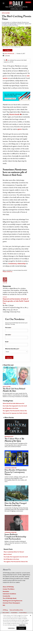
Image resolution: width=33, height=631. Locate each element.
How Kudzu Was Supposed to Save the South (15, 406)
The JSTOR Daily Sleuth (9, 598)
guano (20, 129)
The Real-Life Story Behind (14, 390)
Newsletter (28, 2)
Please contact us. (7, 271)
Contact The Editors (8, 589)
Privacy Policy (6, 612)
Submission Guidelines (9, 594)
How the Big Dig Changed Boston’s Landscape (15, 504)
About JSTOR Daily (8, 587)
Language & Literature (10, 468)
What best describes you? (12, 349)
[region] (16, 622)
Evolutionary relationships (17, 263)
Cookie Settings (23, 612)
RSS (4, 605)
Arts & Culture (6, 13)
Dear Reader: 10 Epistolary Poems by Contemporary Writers (16, 472)
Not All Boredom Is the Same (10, 408)
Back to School (8, 554)
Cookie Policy (14, 612)
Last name (8, 334)
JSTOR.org (5, 610)
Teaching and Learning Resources (12, 601)
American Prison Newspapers (11, 603)
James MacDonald (9, 54)
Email (7, 341)
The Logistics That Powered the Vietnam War (15, 410)
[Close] (30, 615)
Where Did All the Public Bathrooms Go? (13, 403)
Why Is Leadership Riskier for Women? (14, 552)
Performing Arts (9, 436)
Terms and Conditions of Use (16, 610)
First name (8, 327)
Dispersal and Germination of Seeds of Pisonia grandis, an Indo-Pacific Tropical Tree (16, 301)
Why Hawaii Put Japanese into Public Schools (15, 413)
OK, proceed (21, 628)
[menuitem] (28, 2)
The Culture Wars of (14, 440)
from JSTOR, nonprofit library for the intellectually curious (16, 8)
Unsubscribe (6, 596)
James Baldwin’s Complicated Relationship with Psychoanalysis (15, 537)
